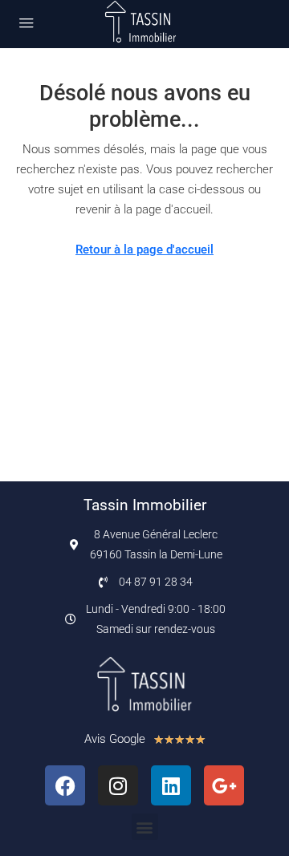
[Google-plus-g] (224, 785)
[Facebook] (65, 785)
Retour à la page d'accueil (144, 249)
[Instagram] (118, 785)
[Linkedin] (171, 785)
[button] (145, 826)
